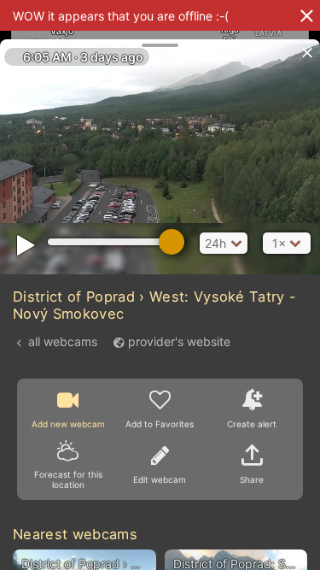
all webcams (62, 341)
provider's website (179, 341)
